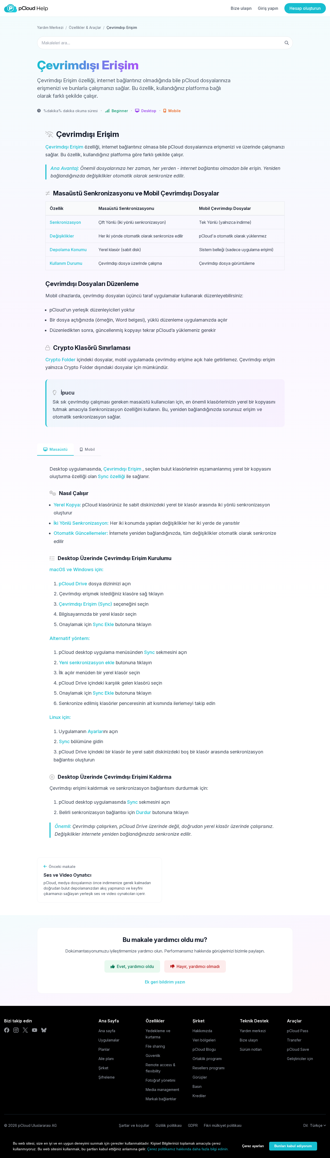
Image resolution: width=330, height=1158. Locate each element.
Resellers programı (209, 1068)
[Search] (287, 43)
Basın (197, 1086)
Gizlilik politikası (168, 1125)
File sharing (155, 1046)
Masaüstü (59, 449)
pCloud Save (298, 1049)
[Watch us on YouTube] (34, 1030)
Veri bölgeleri (204, 1040)
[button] (145, 110)
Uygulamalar (108, 1040)
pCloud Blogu (204, 1049)
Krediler (199, 1096)
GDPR (193, 1125)
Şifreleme (106, 1077)
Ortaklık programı (207, 1058)
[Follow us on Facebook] (6, 1030)
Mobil (90, 449)
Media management (162, 1089)
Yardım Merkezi (50, 27)
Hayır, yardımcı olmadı (198, 966)
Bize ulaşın (241, 8)
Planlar (104, 1049)
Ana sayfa (106, 1031)
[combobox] (165, 42)
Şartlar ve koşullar (134, 1125)
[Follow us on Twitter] (25, 1030)
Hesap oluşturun (305, 8)
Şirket (103, 1068)
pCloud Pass (297, 1031)
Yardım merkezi (253, 1031)
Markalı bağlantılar (161, 1099)
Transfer (294, 1040)
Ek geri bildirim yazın (165, 981)
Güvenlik (153, 1055)
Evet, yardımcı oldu (135, 966)
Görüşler (200, 1077)
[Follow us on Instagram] (16, 1030)
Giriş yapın (268, 8)
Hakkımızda (202, 1031)
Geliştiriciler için (300, 1058)
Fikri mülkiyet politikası (223, 1125)
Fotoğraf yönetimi (160, 1080)
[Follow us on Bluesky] (43, 1030)
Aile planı (106, 1058)
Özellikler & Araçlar (85, 27)
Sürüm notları (251, 1049)
